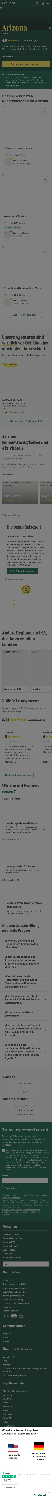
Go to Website (40, 1495)
